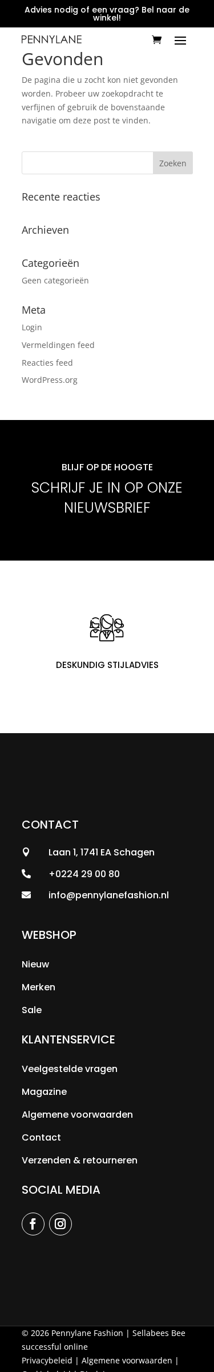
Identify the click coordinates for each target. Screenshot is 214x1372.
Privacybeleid (47, 1360)
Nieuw (35, 964)
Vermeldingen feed (58, 344)
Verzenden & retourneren (80, 1160)
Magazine (44, 1091)
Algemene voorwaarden (77, 1114)
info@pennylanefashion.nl (109, 895)
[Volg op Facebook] (33, 1224)
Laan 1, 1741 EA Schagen (102, 852)
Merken (38, 987)
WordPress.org (50, 379)
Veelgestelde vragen (70, 1068)
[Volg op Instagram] (60, 1224)
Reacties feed (47, 362)
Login (32, 327)
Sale (32, 1010)
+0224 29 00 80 (84, 874)
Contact (41, 1137)
